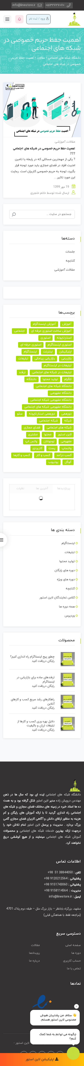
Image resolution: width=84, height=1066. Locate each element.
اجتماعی (19, 331)
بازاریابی (66, 358)
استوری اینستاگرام (60, 345)
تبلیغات (23, 358)
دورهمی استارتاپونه (42, 414)
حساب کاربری (72, 961)
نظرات (20, 488)
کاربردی (37, 448)
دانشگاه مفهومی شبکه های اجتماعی (48, 407)
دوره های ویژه (66, 579)
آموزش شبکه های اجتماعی (63, 836)
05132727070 (55, 5)
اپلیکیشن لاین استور (40, 1059)
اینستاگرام (30, 352)
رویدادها (34, 953)
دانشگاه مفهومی (61, 393)
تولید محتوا (50, 379)
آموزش (67, 324)
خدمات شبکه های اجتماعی (37, 830)
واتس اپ (31, 441)
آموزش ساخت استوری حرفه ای (51, 331)
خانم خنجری (38, 193)
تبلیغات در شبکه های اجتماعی (52, 372)
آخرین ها (42, 488)
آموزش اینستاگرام (44, 324)
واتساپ (67, 448)
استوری (45, 338)
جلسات (70, 252)
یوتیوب (53, 462)
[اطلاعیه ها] (19, 19)
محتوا (47, 434)
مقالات (35, 945)
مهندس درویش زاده (68, 800)
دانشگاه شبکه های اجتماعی (54, 386)
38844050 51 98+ (60, 872)
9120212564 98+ (55, 878)
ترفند (22, 372)
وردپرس (70, 616)
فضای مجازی (32, 428)
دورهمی (66, 414)
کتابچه (70, 261)
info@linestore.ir (23, 5)
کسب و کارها (21, 455)
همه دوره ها (67, 607)
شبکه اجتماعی (48, 421)
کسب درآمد (64, 455)
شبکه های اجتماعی (59, 428)
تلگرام (68, 379)
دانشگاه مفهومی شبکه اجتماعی (51, 400)
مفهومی (66, 441)
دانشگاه (31, 379)
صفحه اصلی (73, 945)
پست (51, 448)
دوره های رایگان (64, 570)
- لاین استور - (22, 1043)
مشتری (33, 434)
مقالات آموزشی (65, 142)
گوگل (68, 462)
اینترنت (48, 352)
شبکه (68, 421)
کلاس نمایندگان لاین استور (57, 598)
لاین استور (65, 434)
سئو (20, 414)
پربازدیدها (63, 488)
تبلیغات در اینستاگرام (58, 365)
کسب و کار (43, 455)
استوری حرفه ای (30, 345)
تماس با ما (74, 969)
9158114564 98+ (56, 890)
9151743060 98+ (55, 884)
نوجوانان (49, 441)
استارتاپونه (64, 338)
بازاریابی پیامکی (44, 358)
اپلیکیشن (65, 352)
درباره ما (34, 961)
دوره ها (76, 953)
